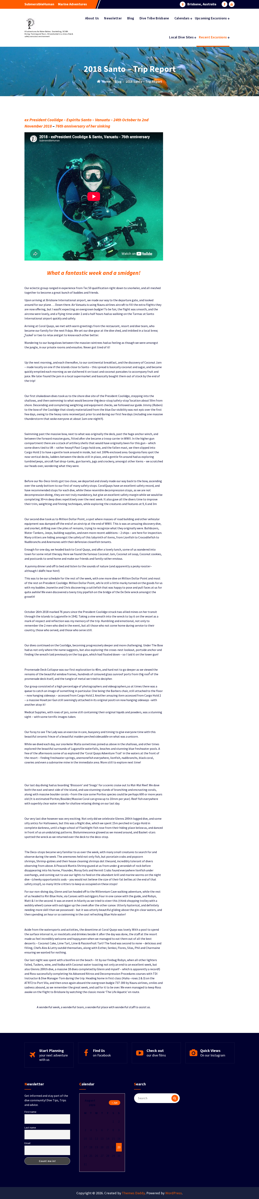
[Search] (174, 1098)
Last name (30, 1127)
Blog (130, 18)
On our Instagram (212, 1055)
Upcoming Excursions (211, 18)
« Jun (114, 1102)
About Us (92, 18)
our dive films (156, 1055)
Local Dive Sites (181, 37)
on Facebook (102, 1055)
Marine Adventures (72, 4)
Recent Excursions (213, 37)
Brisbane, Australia (201, 4)
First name (30, 1111)
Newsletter (113, 18)
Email (27, 1143)
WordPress (173, 1193)
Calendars (182, 18)
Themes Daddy (133, 1193)
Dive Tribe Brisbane (154, 18)
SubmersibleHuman (39, 4)
